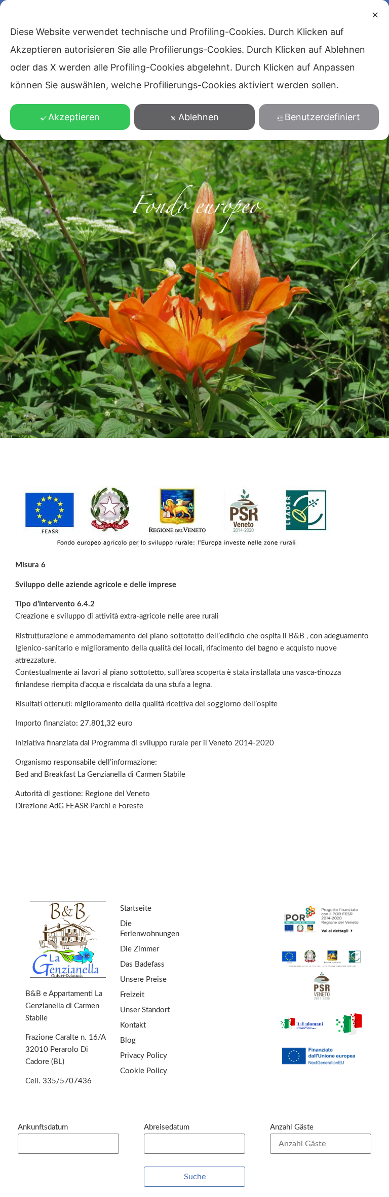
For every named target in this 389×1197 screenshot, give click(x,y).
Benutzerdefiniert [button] (322, 117)
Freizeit (132, 995)
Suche (195, 1177)
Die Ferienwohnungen (149, 929)
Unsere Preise (143, 979)
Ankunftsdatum (43, 1127)
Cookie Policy (143, 1071)
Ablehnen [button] (198, 117)
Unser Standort (145, 1010)
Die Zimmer (139, 949)
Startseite (135, 908)
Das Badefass (142, 964)
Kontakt (133, 1025)
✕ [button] (375, 15)
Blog (128, 1040)
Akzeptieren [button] (74, 117)
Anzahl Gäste (292, 1127)
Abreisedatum (166, 1127)
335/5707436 (67, 1081)
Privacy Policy (143, 1055)
